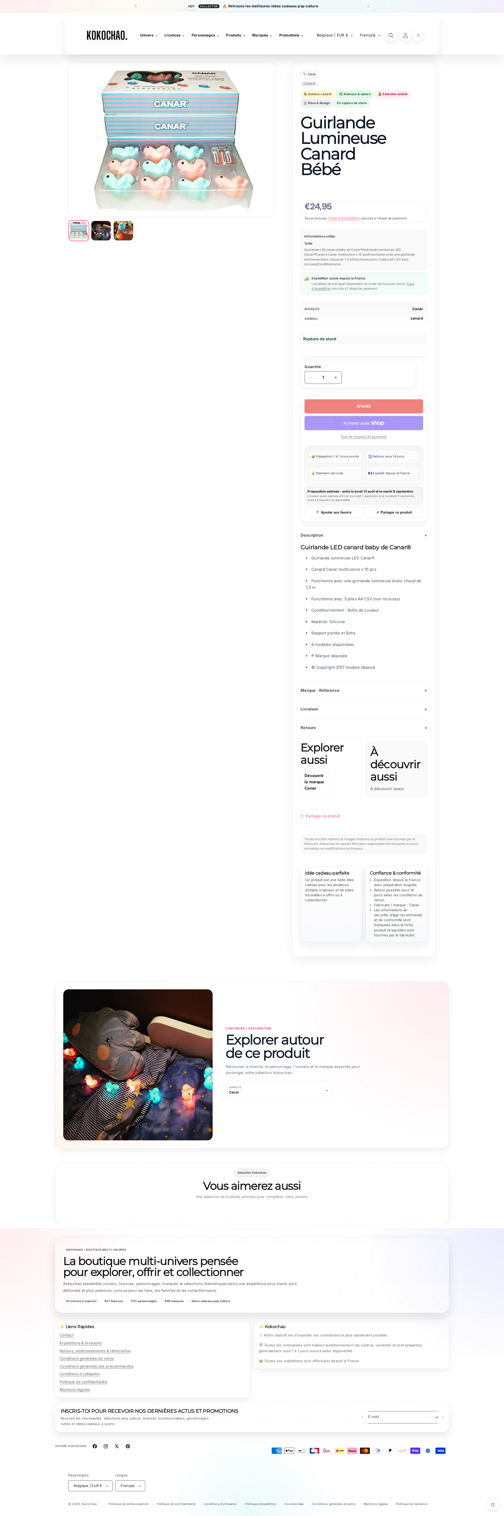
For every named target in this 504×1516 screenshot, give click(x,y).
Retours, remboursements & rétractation (95, 1350)
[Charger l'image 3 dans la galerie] (123, 231)
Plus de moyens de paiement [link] (364, 437)
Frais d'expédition (344, 218)
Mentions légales (75, 1389)
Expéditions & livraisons (81, 1343)
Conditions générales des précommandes (96, 1366)
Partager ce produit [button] (323, 816)
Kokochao (89, 1504)
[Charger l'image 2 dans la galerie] (101, 231)
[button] (418, 35)
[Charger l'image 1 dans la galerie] (79, 231)
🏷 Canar (309, 74)
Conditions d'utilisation (80, 1374)
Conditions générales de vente (87, 1358)
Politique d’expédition (260, 1504)
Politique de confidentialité (83, 1381)
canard (417, 318)
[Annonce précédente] (135, 6)
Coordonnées (294, 1504)
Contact (67, 1335)
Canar (417, 309)
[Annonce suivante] (368, 6)
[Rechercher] (391, 35)
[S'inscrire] (436, 1417)
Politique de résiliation (412, 1504)
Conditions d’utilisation (220, 1504)
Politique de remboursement (129, 1504)
